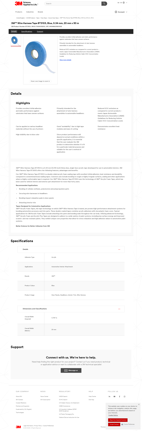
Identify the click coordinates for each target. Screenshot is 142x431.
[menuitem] (14, 31)
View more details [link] (65, 60)
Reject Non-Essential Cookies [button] (118, 420)
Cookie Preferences (48, 425)
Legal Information (28, 425)
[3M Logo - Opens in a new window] (26, 4)
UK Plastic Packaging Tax (66, 414)
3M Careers (19, 399)
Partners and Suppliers (22, 406)
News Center (44, 396)
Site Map (91, 399)
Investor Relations (21, 403)
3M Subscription (45, 399)
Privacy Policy (38, 425)
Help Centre (92, 396)
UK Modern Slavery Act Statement (69, 403)
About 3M (19, 396)
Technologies (20, 412)
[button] (128, 424)
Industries (30, 12)
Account (121, 12)
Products (18, 12)
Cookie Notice (113, 415)
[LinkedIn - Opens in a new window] (109, 396)
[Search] (104, 4)
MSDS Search (63, 396)
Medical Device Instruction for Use (69, 417)
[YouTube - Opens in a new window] (114, 396)
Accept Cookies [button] (114, 424)
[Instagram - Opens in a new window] (124, 396)
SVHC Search (63, 399)
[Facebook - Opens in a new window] (119, 396)
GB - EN (119, 2)
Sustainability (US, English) (24, 409)
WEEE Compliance (64, 406)
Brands (40, 12)
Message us (73, 370)
